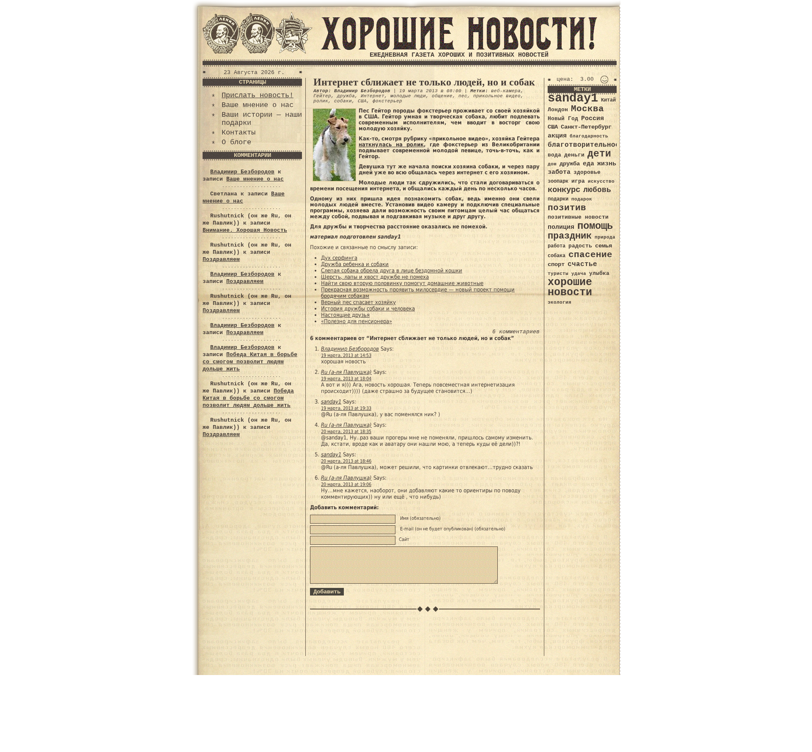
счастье (582, 264)
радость (580, 246)
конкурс (564, 190)
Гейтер (322, 96)
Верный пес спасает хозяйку (358, 302)
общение (442, 96)
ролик (320, 101)
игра (578, 181)
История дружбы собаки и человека (368, 308)
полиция (561, 227)
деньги (574, 155)
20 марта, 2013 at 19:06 (346, 484)
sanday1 (331, 401)
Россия (592, 118)
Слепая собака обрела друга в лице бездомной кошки (391, 270)
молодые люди (408, 96)
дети (599, 153)
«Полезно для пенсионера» (356, 321)
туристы (558, 273)
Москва (587, 109)
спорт (556, 264)
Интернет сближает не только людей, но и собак (424, 82)
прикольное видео (497, 96)
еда (588, 163)
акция (557, 135)
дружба (346, 96)
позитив (567, 208)
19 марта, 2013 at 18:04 (346, 378)
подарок (581, 199)
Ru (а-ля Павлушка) (346, 372)
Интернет (372, 96)
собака (556, 256)
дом (552, 164)
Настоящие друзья (345, 315)
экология (559, 302)
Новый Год (563, 118)
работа (556, 246)
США (362, 101)
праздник (570, 236)
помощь (595, 226)
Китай (608, 100)
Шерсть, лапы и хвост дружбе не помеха (375, 277)
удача (578, 273)
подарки (558, 199)
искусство (601, 181)
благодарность (589, 136)
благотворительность (588, 145)
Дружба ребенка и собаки (355, 264)
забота (559, 172)
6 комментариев (516, 332)
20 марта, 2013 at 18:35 (346, 431)
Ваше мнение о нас (258, 105)
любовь (597, 190)
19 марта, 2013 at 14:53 (346, 355)
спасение (590, 255)
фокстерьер (387, 101)
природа (605, 237)
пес (462, 96)
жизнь (606, 163)
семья (603, 245)
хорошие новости (570, 287)
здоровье (587, 172)
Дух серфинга (339, 258)
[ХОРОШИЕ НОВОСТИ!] (458, 48)
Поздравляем (221, 259)
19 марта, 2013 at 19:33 (346, 408)
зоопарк (558, 181)
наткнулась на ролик (391, 144)
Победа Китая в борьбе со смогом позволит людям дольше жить (250, 361)
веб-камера (506, 90)
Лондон (558, 110)
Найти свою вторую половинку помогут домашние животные (402, 283)
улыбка (599, 273)
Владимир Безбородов (242, 172)
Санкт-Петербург (586, 127)
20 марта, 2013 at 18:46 (346, 461)
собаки (343, 101)
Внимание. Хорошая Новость (245, 230)
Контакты (238, 133)
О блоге (236, 142)
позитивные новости (578, 217)
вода (554, 155)
